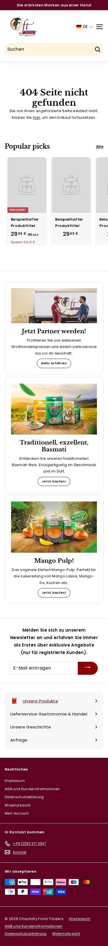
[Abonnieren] (88, 668)
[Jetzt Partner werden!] (54, 305)
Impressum (15, 780)
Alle (99, 146)
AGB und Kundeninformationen (32, 789)
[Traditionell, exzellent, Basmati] (54, 409)
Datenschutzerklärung (24, 797)
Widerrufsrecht (18, 805)
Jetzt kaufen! (54, 481)
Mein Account (17, 813)
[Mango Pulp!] (54, 527)
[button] (85, 26)
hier (36, 117)
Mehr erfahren (54, 363)
